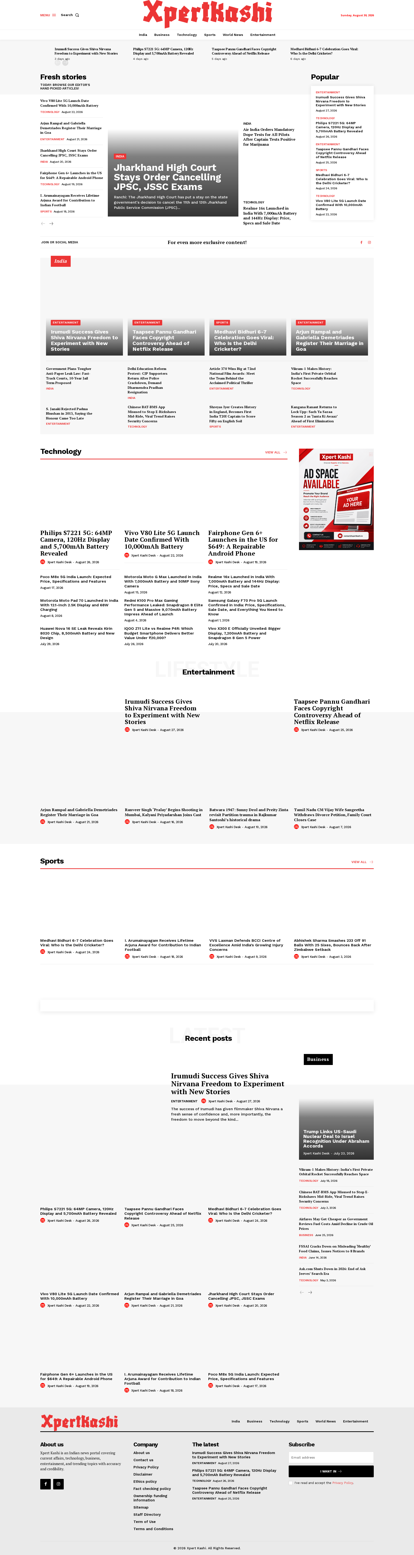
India (44, 161)
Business (306, 1235)
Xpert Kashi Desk (59, 562)
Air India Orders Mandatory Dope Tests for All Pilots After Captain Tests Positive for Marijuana (269, 137)
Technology (49, 112)
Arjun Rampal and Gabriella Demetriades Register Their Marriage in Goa (71, 128)
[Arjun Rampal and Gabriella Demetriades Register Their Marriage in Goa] (329, 309)
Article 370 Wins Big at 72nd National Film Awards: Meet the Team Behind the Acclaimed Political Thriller (232, 375)
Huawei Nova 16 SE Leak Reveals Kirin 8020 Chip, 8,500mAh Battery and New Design (77, 633)
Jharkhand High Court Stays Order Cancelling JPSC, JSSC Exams (68, 152)
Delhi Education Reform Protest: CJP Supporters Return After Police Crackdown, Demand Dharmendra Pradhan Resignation (147, 380)
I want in (328, 1471)
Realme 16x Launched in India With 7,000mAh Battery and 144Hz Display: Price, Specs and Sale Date (270, 216)
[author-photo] (43, 562)
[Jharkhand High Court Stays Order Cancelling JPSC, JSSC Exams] (173, 145)
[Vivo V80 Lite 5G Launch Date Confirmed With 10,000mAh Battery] (164, 496)
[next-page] (65, 63)
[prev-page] (58, 63)
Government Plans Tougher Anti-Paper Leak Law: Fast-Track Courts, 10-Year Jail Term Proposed (68, 375)
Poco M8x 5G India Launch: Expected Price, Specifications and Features (75, 579)
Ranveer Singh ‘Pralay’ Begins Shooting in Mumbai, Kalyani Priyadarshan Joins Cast (164, 812)
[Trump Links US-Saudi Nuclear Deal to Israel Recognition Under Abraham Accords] (336, 1109)
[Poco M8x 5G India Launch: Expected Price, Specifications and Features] (248, 1340)
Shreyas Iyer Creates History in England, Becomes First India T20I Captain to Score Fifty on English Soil (232, 414)
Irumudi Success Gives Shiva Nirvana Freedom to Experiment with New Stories (86, 51)
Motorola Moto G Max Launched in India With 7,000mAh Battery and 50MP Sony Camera (162, 581)
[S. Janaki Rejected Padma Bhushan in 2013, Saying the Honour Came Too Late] (111, 416)
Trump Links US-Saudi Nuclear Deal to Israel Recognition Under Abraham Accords (336, 1139)
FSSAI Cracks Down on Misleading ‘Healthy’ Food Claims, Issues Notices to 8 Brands (335, 1248)
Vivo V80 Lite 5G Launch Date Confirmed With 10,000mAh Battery (69, 103)
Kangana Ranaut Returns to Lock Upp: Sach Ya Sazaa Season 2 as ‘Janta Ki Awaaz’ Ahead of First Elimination (314, 414)
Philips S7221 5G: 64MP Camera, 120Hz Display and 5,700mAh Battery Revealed (163, 51)
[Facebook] (361, 242)
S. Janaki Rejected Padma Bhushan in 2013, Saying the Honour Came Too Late (69, 413)
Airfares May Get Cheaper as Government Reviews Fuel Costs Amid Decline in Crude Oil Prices (336, 1224)
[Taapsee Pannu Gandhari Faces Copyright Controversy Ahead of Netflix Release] (166, 309)
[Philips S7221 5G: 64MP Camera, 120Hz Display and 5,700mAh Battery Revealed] (80, 496)
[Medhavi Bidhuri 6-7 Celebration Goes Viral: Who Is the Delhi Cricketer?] (247, 309)
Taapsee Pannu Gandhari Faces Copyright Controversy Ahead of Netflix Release (244, 51)
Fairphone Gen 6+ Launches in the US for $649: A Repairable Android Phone (71, 175)
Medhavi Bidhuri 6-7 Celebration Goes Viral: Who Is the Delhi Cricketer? (324, 51)
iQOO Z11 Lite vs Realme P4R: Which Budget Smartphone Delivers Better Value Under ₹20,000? (159, 633)
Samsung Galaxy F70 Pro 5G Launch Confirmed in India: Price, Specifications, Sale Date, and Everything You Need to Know (247, 607)
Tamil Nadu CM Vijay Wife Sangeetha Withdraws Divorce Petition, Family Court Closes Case (332, 814)
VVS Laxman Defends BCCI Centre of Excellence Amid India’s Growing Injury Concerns (246, 945)
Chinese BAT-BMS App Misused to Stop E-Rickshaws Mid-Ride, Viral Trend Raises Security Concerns (152, 414)
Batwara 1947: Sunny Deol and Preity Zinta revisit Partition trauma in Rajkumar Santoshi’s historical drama (248, 814)
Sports (46, 211)
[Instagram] (369, 242)
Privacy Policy (342, 1483)
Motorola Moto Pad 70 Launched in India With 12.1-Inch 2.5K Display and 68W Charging (79, 605)
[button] (71, 15)
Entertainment (52, 139)
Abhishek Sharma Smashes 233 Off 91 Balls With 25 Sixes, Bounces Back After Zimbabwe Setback (332, 945)
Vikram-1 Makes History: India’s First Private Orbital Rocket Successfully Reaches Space (314, 375)
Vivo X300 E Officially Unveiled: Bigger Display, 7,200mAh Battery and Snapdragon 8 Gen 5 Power (244, 633)
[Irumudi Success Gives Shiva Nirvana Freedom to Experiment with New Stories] (84, 309)
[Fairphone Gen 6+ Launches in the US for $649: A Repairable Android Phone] (248, 496)
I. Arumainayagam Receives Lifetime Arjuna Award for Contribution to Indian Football (69, 200)
